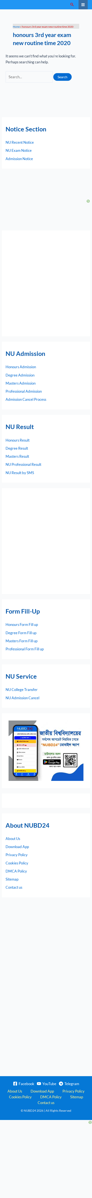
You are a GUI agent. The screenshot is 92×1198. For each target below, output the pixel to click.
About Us (13, 838)
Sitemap (12, 879)
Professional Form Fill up (25, 649)
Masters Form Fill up (21, 641)
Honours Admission (21, 367)
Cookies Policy (17, 863)
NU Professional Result (23, 464)
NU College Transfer (22, 689)
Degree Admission (20, 375)
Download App (17, 846)
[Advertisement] (46, 283)
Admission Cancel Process (26, 399)
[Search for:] (29, 77)
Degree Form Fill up (21, 633)
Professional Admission (24, 391)
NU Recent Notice (20, 142)
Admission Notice (19, 158)
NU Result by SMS (20, 472)
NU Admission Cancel (22, 698)
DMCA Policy (16, 871)
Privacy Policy (17, 855)
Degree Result (17, 448)
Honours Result (18, 440)
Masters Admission (21, 383)
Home (16, 26)
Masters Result (17, 456)
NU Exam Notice (19, 150)
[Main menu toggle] (83, 4)
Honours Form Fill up (22, 624)
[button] (72, 4)
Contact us (14, 887)
